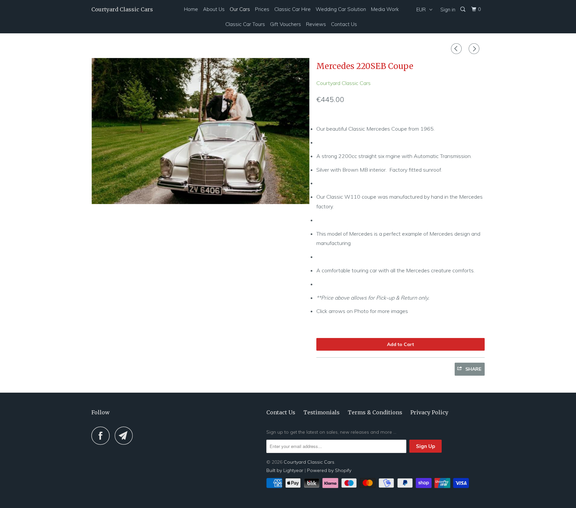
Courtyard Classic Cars (122, 9)
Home (191, 9)
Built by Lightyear (284, 470)
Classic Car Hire (292, 9)
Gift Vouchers (285, 24)
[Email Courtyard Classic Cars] (126, 435)
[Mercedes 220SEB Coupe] (200, 131)
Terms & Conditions (375, 412)
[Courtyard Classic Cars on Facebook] (102, 435)
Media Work (385, 9)
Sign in (447, 9)
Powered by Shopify (329, 470)
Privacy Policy (429, 412)
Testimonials (321, 412)
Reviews (316, 24)
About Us (214, 9)
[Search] (463, 9)
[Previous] (457, 48)
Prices (262, 9)
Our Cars (240, 9)
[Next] (475, 48)
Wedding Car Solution (341, 9)
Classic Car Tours (245, 24)
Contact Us (344, 24)
